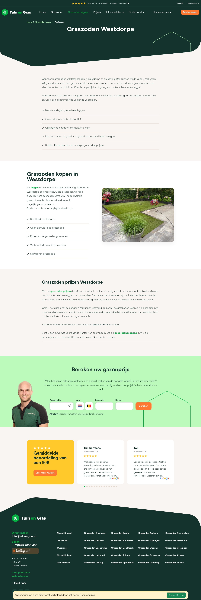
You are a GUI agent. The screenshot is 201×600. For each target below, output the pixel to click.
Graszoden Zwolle (174, 563)
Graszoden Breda (120, 533)
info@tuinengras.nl (24, 536)
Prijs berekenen (190, 12)
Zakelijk (180, 3)
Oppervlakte (55, 400)
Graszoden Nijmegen (149, 540)
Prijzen (97, 12)
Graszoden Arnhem (148, 533)
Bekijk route (20, 583)
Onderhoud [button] (135, 12)
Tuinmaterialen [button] (113, 12)
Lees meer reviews (45, 473)
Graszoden (57, 12)
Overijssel (62, 548)
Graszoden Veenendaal (95, 548)
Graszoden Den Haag (148, 563)
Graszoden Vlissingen (176, 548)
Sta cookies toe (176, 595)
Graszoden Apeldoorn (122, 563)
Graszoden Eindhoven (122, 540)
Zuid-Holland (63, 563)
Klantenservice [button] (161, 12)
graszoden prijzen (60, 291)
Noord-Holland (64, 555)
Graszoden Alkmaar (94, 540)
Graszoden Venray (93, 563)
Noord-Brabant (64, 533)
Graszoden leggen (78, 12)
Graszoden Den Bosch (122, 548)
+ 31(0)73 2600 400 (24, 545)
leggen (35, 187)
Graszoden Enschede (95, 533)
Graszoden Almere (174, 555)
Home (42, 12)
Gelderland (62, 540)
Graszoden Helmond (94, 555)
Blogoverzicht (193, 3)
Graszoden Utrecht (148, 548)
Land (78, 400)
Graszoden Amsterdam (177, 533)
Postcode (99, 400)
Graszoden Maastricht (176, 540)
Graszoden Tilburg (120, 555)
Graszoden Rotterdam (149, 555)
